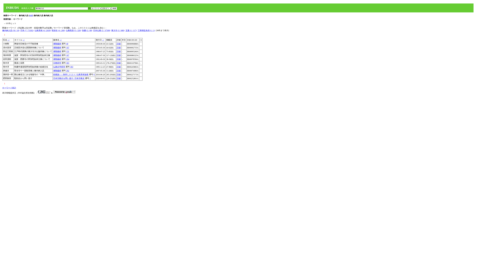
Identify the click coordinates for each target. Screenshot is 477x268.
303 (67, 63)
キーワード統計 (9, 88)
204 (67, 59)
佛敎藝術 (57, 44)
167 (67, 55)
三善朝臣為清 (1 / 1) (146, 30)
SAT (31, 16)
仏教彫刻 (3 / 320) (73, 30)
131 (67, 51)
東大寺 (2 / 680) (117, 30)
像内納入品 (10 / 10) (10, 30)
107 (67, 48)
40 (67, 44)
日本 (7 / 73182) (27, 30)
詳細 (119, 44)
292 (67, 71)
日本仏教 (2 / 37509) (101, 30)
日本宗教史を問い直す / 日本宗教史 (69, 78)
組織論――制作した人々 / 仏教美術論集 (71, 74)
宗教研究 (57, 63)
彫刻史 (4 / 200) (58, 30)
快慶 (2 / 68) (87, 30)
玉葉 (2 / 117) (131, 30)
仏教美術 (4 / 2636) (43, 30)
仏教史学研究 (59, 67)
